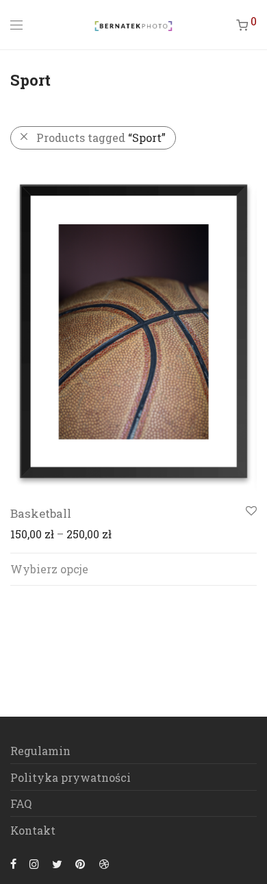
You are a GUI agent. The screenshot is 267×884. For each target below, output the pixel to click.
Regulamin (40, 750)
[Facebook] (13, 862)
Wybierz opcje (49, 569)
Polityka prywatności (70, 777)
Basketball (40, 513)
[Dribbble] (104, 862)
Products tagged (101, 137)
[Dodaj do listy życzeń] (250, 511)
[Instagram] (34, 862)
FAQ (20, 803)
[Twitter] (57, 862)
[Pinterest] (80, 862)
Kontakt (32, 830)
